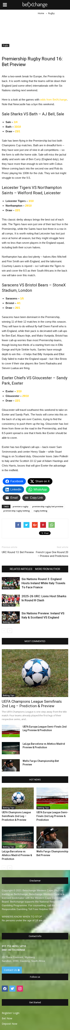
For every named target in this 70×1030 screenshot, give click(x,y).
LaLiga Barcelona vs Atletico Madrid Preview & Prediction (17, 855)
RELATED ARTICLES (21, 569)
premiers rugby (20, 506)
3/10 (31, 200)
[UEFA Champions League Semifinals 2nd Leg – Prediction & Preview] (35, 673)
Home (41, 13)
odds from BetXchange (53, 99)
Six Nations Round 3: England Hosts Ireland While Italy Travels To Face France (43, 583)
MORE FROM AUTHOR (47, 569)
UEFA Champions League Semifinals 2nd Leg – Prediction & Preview (32, 703)
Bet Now (7, 1018)
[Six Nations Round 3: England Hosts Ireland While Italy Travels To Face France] (11, 583)
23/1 (17, 131)
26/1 (17, 307)
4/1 (18, 303)
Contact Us (11, 970)
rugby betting (40, 510)
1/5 (22, 298)
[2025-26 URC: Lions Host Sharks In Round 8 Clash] (11, 600)
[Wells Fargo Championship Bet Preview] (11, 765)
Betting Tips (8, 588)
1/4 (15, 122)
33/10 (17, 126)
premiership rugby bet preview (47, 506)
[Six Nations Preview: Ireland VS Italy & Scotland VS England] (11, 617)
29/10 (28, 205)
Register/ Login (10, 1013)
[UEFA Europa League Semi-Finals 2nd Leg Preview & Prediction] (11, 731)
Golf (39, 847)
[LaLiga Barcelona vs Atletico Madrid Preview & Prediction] (11, 748)
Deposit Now (9, 1023)
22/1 (17, 210)
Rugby (5, 45)
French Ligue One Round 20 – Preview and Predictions (52, 554)
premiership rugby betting (16, 510)
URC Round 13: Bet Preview (18, 552)
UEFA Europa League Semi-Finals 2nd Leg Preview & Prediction (52, 816)
